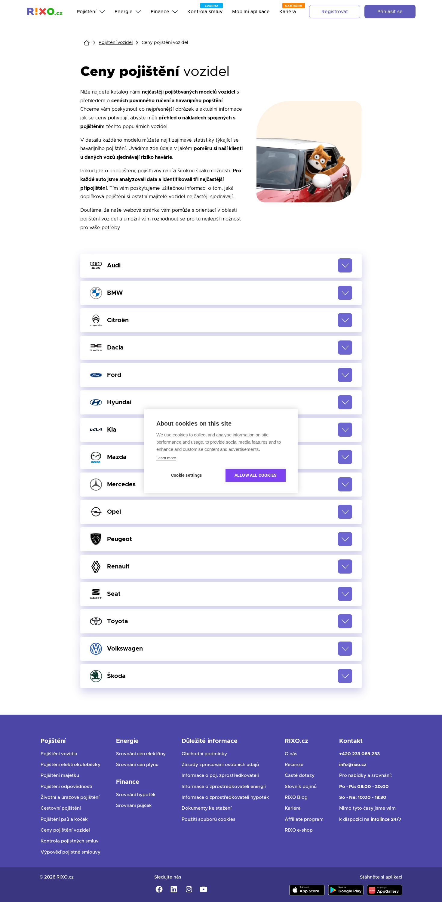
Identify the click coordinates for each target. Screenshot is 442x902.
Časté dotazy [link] (300, 775)
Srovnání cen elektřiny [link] (141, 754)
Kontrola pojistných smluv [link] (70, 841)
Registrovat (334, 11)
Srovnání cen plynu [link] (137, 764)
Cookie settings (186, 475)
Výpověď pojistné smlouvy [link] (70, 852)
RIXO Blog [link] (296, 797)
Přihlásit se (390, 11)
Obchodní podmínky (204, 754)
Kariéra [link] (293, 808)
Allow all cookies (256, 475)
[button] (221, 265)
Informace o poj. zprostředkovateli (220, 775)
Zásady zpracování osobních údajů (220, 764)
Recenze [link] (294, 764)
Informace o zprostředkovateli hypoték (225, 797)
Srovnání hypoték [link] (136, 795)
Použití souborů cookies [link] (208, 819)
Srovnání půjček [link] (134, 805)
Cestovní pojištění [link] (61, 808)
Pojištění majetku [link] (60, 775)
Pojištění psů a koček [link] (64, 819)
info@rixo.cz (352, 764)
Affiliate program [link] (304, 819)
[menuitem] (91, 11)
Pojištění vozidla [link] (59, 754)
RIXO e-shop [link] (299, 830)
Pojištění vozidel (116, 42)
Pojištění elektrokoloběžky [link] (70, 764)
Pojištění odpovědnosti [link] (66, 786)
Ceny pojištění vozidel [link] (65, 830)
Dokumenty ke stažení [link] (207, 808)
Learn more (166, 458)
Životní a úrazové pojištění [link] (70, 797)
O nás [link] (291, 754)
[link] (44, 11)
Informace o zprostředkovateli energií (224, 786)
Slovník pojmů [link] (301, 786)
